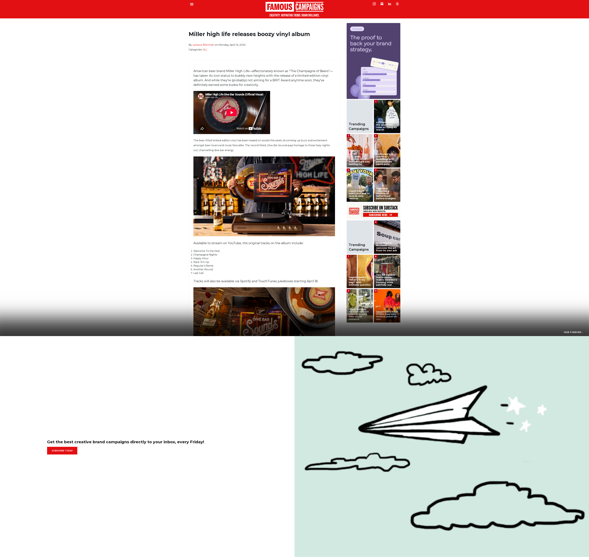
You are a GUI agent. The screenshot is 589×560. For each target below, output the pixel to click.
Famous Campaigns (294, 9)
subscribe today (62, 450)
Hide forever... (573, 332)
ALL (205, 49)
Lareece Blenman (203, 44)
